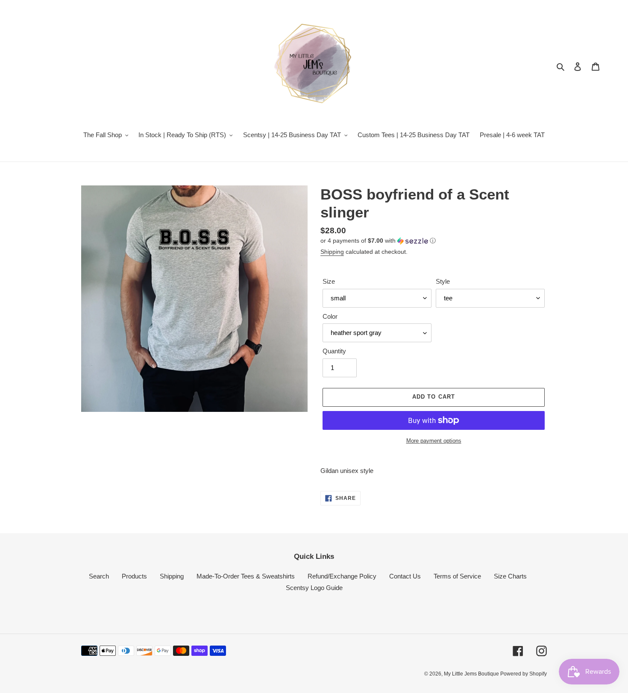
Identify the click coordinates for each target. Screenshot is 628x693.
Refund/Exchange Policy (342, 576)
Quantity (334, 351)
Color (330, 316)
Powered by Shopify (523, 674)
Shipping (332, 251)
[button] (378, 241)
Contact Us (405, 576)
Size (329, 281)
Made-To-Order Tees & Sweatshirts (246, 576)
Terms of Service (457, 576)
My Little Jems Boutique (472, 674)
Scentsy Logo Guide (314, 587)
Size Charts (510, 576)
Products (134, 576)
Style (443, 281)
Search (99, 576)
